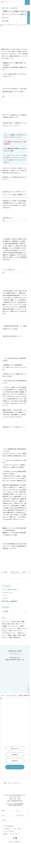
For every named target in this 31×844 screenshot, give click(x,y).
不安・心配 (14, 628)
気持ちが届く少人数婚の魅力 (9, 605)
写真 (22, 630)
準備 (23, 625)
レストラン (5, 602)
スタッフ (5, 641)
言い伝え (5, 634)
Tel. (15, 730)
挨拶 (24, 639)
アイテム (24, 632)
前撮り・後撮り (12, 639)
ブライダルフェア (14, 630)
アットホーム (6, 625)
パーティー (14, 637)
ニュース (4, 599)
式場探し (5, 630)
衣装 (4, 628)
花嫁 (8, 628)
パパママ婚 (6, 637)
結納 (20, 639)
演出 (18, 625)
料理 (11, 641)
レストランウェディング (9, 632)
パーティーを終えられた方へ (9, 593)
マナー (4, 639)
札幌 (19, 632)
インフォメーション (7, 596)
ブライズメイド (18, 634)
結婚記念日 (17, 641)
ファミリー (22, 628)
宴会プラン (22, 637)
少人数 (13, 625)
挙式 (11, 634)
